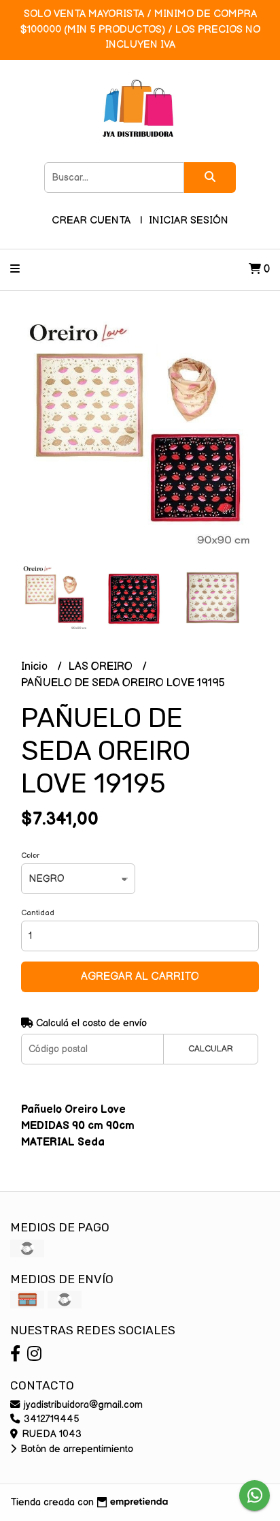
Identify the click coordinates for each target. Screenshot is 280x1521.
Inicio (35, 666)
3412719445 (50, 1419)
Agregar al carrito (140, 976)
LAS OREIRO (102, 666)
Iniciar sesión (188, 220)
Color (30, 855)
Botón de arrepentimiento (75, 1449)
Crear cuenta (91, 220)
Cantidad (37, 912)
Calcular (210, 1048)
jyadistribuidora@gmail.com (82, 1405)
